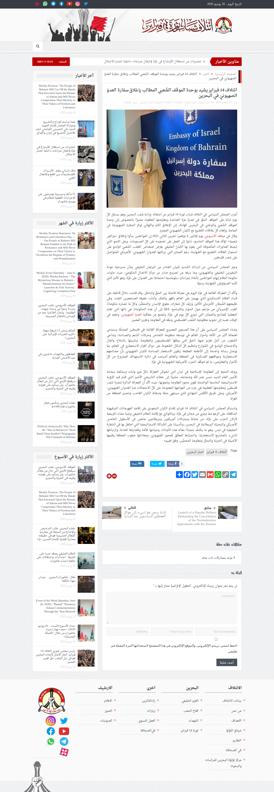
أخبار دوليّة (204, 102)
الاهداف (236, 721)
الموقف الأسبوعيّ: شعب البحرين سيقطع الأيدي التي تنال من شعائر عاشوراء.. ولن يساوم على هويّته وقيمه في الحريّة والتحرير (56, 383)
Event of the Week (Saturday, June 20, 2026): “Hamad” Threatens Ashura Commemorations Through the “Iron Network (55, 606)
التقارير (236, 740)
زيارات (151, 711)
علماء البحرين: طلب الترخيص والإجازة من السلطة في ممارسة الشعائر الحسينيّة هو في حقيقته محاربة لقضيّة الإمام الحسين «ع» (56, 534)
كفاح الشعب (190, 711)
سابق (207, 508)
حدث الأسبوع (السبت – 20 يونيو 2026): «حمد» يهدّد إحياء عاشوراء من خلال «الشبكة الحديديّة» (56, 631)
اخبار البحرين (147, 102)
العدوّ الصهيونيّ (131, 315)
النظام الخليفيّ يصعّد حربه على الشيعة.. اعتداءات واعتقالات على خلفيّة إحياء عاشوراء (55, 557)
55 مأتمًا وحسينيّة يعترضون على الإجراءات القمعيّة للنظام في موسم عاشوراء (56, 198)
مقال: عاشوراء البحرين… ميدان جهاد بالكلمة (56, 579)
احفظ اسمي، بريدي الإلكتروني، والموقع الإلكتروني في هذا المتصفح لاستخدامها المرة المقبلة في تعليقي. (174, 648)
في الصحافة (233, 750)
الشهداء (193, 721)
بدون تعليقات (130, 102)
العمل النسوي (146, 721)
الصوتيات (106, 721)
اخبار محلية (191, 102)
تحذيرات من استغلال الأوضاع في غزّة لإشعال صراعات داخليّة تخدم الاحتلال (152, 61)
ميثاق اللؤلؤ (233, 731)
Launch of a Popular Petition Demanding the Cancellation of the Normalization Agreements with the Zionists (196, 518)
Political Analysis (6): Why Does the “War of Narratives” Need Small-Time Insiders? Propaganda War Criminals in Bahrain (56, 432)
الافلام (108, 701)
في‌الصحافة (147, 731)
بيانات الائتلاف (231, 701)
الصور (108, 711)
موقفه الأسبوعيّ (214, 236)
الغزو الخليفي (190, 701)
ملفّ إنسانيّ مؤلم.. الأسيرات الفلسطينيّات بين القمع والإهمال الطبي (57, 174)
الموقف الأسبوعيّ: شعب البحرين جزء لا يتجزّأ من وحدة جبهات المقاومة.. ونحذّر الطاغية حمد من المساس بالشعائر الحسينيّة (56, 311)
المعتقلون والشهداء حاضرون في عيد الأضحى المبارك (56, 355)
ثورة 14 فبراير (189, 731)
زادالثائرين (148, 701)
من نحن (236, 711)
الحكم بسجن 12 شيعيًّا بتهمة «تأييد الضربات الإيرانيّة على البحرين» (58, 334)
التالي (132, 508)
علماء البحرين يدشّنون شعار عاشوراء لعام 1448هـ (59, 404)
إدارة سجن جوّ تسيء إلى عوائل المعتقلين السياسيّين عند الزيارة (145, 514)
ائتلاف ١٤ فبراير (163, 102)
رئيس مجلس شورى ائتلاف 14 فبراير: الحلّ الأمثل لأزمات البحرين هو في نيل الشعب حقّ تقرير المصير (55, 656)
